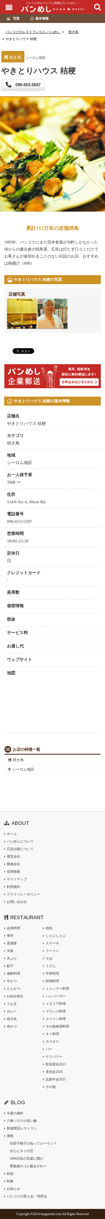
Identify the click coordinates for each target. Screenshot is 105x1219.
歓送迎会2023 (56, 1064)
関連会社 (13, 864)
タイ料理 (52, 1034)
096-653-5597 (27, 84)
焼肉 (49, 928)
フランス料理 (56, 1011)
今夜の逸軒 (15, 1113)
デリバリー (54, 1057)
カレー (12, 1011)
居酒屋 (12, 943)
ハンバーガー (56, 996)
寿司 (10, 936)
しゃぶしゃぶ (56, 936)
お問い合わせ (17, 902)
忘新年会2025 (56, 1079)
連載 (10, 1136)
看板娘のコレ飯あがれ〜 (28, 1166)
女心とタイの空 (21, 1151)
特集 (10, 1181)
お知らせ (13, 1189)
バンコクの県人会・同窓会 (27, 1196)
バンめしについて (20, 841)
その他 (51, 1087)
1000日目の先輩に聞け (26, 1158)
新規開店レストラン (22, 1128)
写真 (16, 18)
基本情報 (42, 18)
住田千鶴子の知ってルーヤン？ (33, 1143)
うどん (51, 966)
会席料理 (13, 928)
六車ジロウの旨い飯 (22, 1121)
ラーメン (52, 951)
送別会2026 (54, 1072)
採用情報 (13, 872)
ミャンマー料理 (57, 989)
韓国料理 (52, 981)
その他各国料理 (57, 1026)
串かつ (12, 1026)
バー (49, 1049)
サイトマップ (17, 879)
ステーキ (52, 943)
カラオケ (52, 1041)
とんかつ (13, 989)
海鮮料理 (13, 973)
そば (49, 958)
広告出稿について (20, 849)
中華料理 (52, 973)
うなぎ (12, 1004)
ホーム (12, 834)
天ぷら (12, 958)
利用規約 (13, 887)
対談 (10, 1174)
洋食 (10, 951)
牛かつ (12, 981)
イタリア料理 (56, 1004)
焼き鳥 (18, 760)
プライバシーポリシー (23, 894)
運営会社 (13, 856)
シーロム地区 (23, 769)
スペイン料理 (56, 1019)
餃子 (10, 966)
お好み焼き (15, 996)
